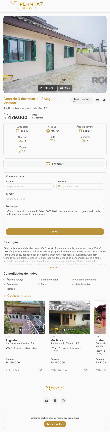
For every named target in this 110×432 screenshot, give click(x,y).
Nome (10, 181)
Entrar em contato (16, 176)
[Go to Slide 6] (74, 329)
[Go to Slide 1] (20, 330)
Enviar (55, 231)
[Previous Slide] (5, 54)
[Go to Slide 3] (24, 329)
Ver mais (54, 267)
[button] (55, 54)
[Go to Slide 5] (28, 329)
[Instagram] (63, 400)
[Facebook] (55, 400)
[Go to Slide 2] (22, 329)
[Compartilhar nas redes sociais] (104, 100)
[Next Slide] (104, 54)
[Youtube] (46, 400)
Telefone (62, 181)
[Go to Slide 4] (26, 329)
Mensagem (12, 206)
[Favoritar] (97, 100)
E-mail (10, 193)
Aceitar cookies (55, 424)
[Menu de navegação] (4, 6)
